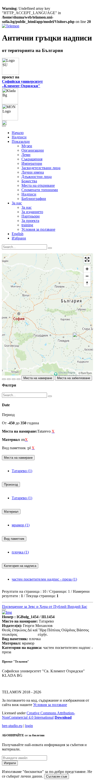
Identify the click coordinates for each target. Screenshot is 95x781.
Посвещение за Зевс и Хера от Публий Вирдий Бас (44, 606)
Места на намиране (37, 378)
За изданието (32, 212)
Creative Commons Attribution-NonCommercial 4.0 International (38, 715)
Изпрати (10, 763)
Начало (18, 133)
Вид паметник (14, 539)
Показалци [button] (21, 141)
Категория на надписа (20, 566)
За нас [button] (17, 203)
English (17, 234)
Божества (29, 181)
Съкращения (31, 159)
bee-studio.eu (12, 726)
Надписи (19, 137)
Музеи (26, 146)
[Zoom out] (87, 276)
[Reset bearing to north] (87, 283)
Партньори (30, 216)
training (27, 225)
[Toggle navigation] (4, 126)
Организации (32, 150)
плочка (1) (20, 552)
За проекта (30, 221)
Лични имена (32, 172)
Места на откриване (38, 185)
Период (8, 415)
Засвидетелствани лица (40, 168)
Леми (25, 155)
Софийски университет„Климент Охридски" (22, 83)
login (29, 726)
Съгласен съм (56, 776)
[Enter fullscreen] (87, 259)
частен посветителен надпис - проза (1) (44, 579)
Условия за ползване (38, 229)
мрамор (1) (20, 525)
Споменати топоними (39, 190)
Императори (31, 163)
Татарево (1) (22, 471)
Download (63, 717)
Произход (11, 484)
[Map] (47, 314)
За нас (26, 207)
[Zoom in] (87, 268)
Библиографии (33, 199)
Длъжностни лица (36, 177)
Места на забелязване (73, 378)
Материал (11, 511)
